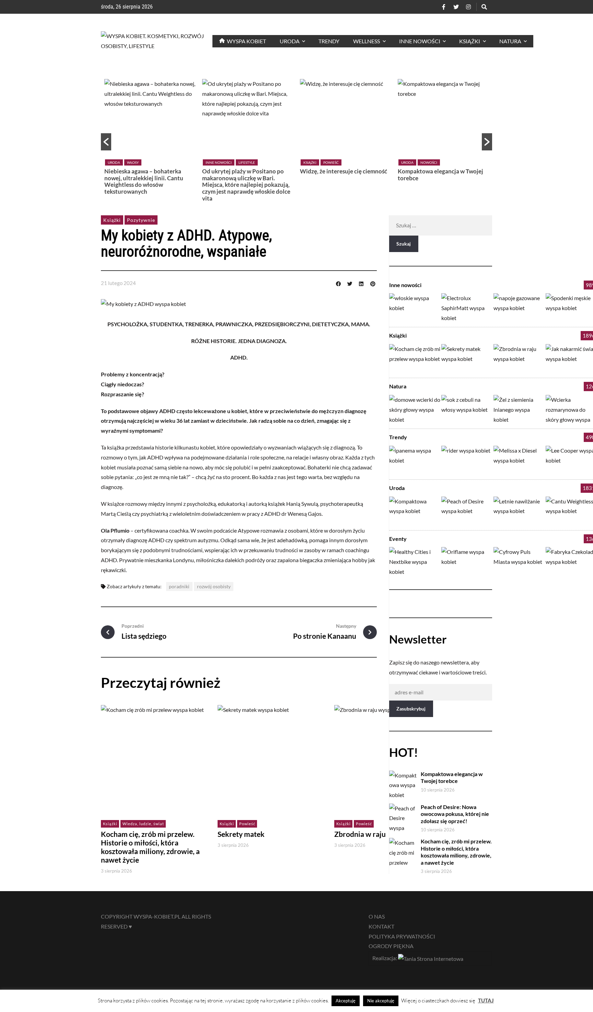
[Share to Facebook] (338, 283)
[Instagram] (468, 7)
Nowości (428, 162)
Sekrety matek (241, 834)
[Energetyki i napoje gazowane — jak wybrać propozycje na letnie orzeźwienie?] (519, 307)
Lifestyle (247, 162)
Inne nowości (219, 162)
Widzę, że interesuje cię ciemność (343, 171)
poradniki (179, 586)
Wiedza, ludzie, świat (143, 823)
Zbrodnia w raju (360, 834)
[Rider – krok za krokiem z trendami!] (467, 460)
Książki (309, 162)
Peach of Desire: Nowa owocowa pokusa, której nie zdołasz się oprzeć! (455, 814)
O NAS (377, 916)
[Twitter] (456, 7)
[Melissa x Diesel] (519, 460)
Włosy (133, 162)
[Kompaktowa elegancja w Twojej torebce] (415, 511)
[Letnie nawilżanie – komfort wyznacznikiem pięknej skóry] (519, 511)
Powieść (331, 162)
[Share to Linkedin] (361, 283)
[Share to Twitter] (350, 283)
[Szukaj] (484, 7)
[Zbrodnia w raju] (519, 358)
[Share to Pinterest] (373, 283)
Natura (397, 386)
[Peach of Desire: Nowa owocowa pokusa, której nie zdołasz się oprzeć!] (467, 511)
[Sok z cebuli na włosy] (467, 409)
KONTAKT (381, 926)
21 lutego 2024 (118, 283)
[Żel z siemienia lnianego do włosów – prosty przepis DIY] (519, 409)
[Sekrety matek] (467, 358)
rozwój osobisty (214, 586)
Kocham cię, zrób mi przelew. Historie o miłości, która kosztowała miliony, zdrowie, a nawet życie (150, 847)
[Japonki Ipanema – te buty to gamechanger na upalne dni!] (415, 460)
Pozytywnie (141, 220)
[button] (106, 141)
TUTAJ (486, 1000)
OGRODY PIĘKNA (391, 946)
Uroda (114, 162)
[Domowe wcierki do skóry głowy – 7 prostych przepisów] (415, 409)
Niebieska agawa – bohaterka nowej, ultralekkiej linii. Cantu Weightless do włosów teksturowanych (143, 181)
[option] (150, 138)
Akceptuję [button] (346, 1000)
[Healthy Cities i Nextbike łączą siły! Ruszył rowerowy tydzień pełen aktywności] (415, 561)
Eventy (398, 538)
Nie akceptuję (380, 1000)
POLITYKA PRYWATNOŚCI (402, 936)
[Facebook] (444, 7)
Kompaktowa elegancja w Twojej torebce (440, 175)
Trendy (398, 437)
